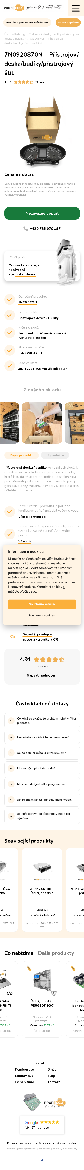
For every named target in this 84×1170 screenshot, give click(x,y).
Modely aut (24, 1076)
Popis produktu (21, 455)
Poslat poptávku (68, 22)
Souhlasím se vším (42, 604)
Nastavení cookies (42, 615)
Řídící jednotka (42, 1030)
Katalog (42, 1063)
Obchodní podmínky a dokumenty (58, 1148)
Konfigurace (24, 1069)
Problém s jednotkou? (27, 22)
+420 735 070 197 (45, 228)
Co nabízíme (24, 1082)
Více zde (24, 541)
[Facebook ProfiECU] (42, 1161)
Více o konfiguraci (32, 517)
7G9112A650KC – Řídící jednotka (42, 891)
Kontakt (53, 1082)
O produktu (55, 455)
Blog (51, 1076)
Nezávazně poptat (42, 213)
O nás (51, 1069)
